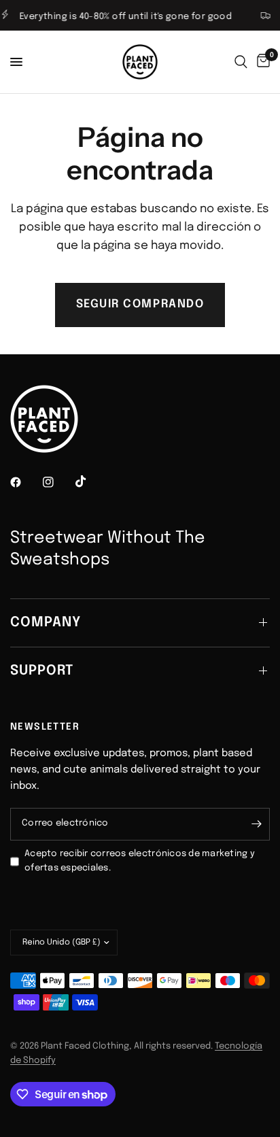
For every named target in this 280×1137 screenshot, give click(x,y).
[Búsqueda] (241, 62)
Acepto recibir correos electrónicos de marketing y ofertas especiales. (139, 860)
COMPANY (45, 622)
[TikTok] (90, 481)
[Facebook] (25, 482)
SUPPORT (41, 671)
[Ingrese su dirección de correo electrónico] (256, 824)
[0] (261, 62)
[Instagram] (58, 482)
